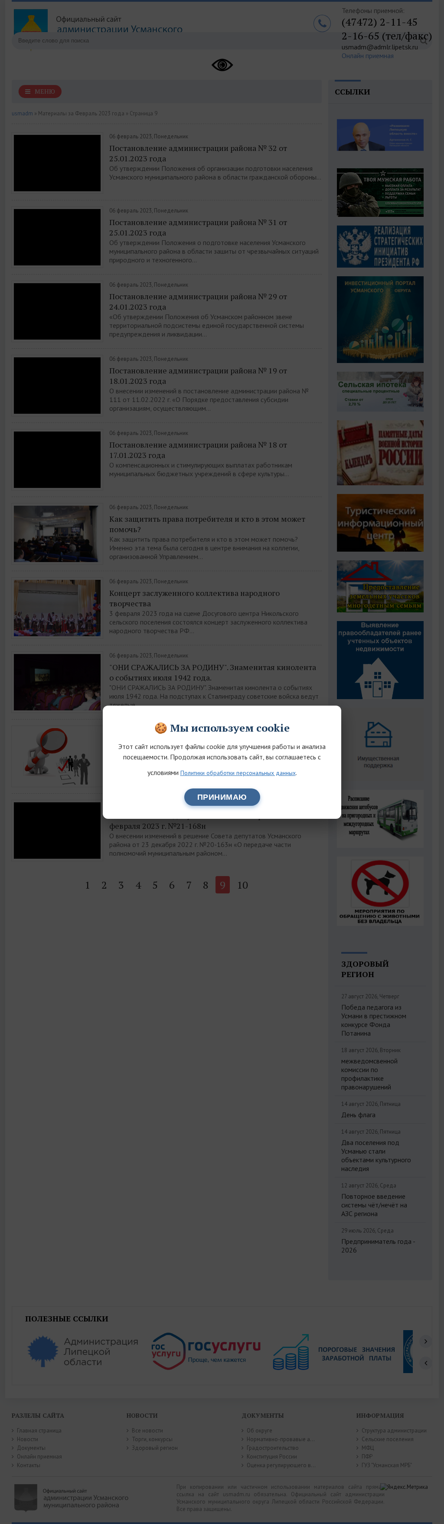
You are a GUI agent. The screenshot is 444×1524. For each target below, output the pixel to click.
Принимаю (222, 797)
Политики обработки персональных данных (238, 773)
